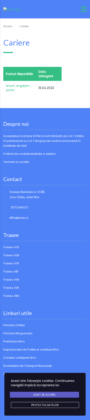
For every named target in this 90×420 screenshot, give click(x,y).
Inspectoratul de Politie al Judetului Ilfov (31, 349)
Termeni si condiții (16, 162)
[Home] (12, 9)
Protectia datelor (45, 405)
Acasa (7, 26)
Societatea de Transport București (27, 366)
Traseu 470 (11, 247)
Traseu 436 (11, 280)
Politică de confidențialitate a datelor (29, 154)
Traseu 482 (11, 296)
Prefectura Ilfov (14, 341)
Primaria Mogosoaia (17, 333)
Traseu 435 (11, 288)
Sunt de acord (44, 395)
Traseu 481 (10, 271)
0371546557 (19, 207)
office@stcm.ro (18, 217)
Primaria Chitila (14, 325)
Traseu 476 (11, 263)
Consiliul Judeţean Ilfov (19, 358)
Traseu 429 (11, 255)
